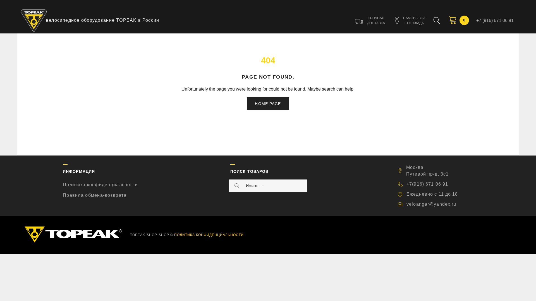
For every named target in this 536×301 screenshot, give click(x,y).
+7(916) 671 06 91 (427, 184)
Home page (268, 103)
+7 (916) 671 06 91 (495, 20)
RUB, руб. (247, 20)
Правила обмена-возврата (94, 195)
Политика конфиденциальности (100, 184)
